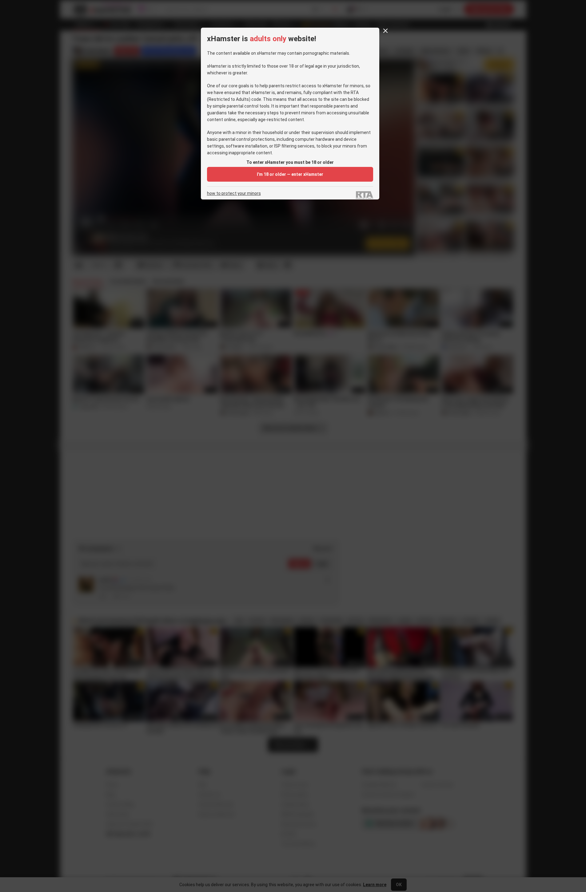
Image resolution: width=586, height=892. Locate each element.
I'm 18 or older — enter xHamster (290, 174)
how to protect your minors (234, 193)
